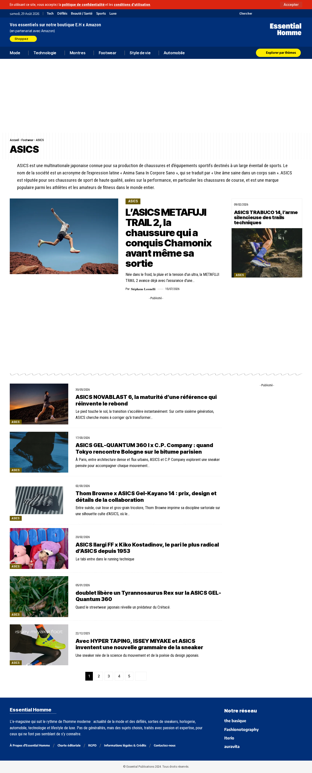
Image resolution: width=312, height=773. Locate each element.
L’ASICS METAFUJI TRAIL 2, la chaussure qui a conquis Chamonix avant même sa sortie (169, 237)
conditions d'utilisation (132, 4)
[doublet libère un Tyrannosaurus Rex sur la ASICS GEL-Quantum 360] (39, 596)
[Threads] (299, 13)
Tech (50, 13)
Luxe (113, 13)
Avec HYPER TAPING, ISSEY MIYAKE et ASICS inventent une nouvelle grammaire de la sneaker (139, 644)
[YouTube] (263, 13)
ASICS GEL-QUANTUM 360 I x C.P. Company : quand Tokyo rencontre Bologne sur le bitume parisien (144, 448)
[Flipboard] (287, 13)
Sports (101, 13)
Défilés (62, 13)
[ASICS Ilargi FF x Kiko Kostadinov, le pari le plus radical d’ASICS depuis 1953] (39, 548)
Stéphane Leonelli (143, 289)
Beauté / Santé (81, 13)
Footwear (27, 140)
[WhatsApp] (293, 13)
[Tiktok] (275, 13)
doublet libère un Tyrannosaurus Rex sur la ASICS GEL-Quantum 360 (148, 596)
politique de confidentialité (83, 4)
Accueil (14, 140)
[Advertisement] (156, 96)
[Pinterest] (269, 13)
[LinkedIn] (281, 13)
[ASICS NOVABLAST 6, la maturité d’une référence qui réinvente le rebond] (39, 404)
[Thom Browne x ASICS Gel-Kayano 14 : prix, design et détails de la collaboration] (39, 500)
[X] (257, 13)
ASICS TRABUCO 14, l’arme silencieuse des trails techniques (266, 217)
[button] (291, 5)
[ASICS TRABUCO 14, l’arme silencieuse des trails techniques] (267, 253)
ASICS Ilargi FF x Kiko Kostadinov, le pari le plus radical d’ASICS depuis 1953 (147, 547)
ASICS (133, 201)
